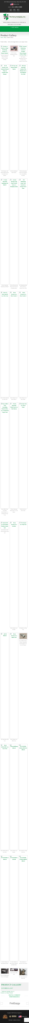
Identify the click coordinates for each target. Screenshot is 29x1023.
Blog (5, 37)
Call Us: (15, 7)
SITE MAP (10, 1020)
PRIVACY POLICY (16, 1020)
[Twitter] (10, 10)
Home (2, 37)
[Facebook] (14, 10)
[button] (27, 1003)
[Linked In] (18, 10)
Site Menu (15, 27)
